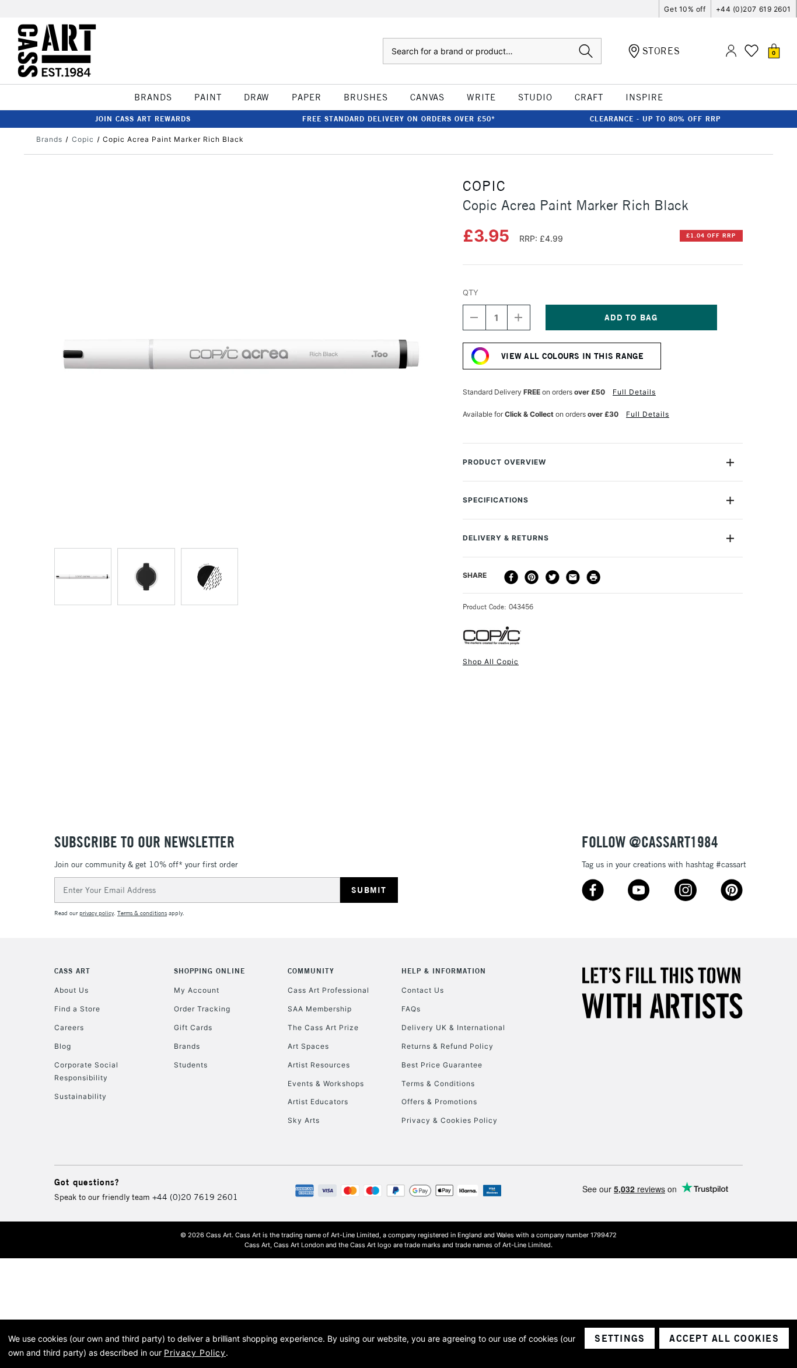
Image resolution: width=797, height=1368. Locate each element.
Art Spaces (308, 1046)
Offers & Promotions (439, 1101)
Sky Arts (304, 1120)
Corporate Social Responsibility (86, 1071)
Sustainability (80, 1096)
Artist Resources (319, 1064)
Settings (620, 1338)
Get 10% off (684, 9)
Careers (69, 1027)
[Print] (593, 577)
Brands (187, 1046)
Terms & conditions (142, 913)
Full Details (634, 392)
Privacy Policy (195, 1352)
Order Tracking (202, 1008)
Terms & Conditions (438, 1083)
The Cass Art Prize (323, 1027)
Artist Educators (318, 1101)
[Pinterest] (532, 577)
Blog (62, 1046)
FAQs (411, 1008)
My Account (196, 990)
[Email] (573, 577)
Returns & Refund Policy (447, 1046)
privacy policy (96, 913)
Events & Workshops (326, 1083)
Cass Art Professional (328, 990)
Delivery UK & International (453, 1027)
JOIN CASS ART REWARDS (143, 119)
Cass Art (72, 970)
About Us (71, 990)
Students (191, 1064)
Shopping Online (209, 970)
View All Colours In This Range (572, 356)
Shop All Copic (491, 661)
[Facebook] (511, 577)
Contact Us (422, 990)
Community (311, 970)
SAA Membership (320, 1008)
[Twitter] (553, 577)
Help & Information (443, 970)
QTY (470, 292)
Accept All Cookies (724, 1338)
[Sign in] (731, 51)
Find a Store (77, 1008)
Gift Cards (193, 1027)
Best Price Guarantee (442, 1064)
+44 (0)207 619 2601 (753, 9)
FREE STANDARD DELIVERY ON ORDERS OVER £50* (398, 119)
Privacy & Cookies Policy (449, 1120)
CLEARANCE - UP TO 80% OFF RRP (655, 119)
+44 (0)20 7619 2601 (195, 1197)
